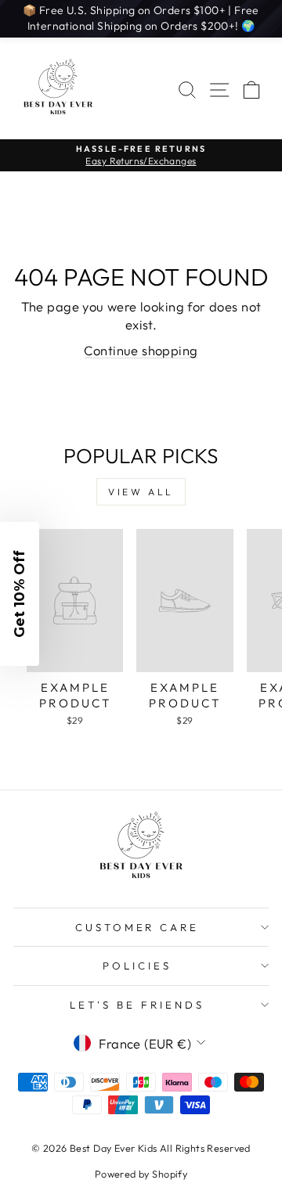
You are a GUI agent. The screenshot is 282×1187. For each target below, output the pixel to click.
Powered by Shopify (141, 1173)
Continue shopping (140, 350)
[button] (19, 594)
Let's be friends (137, 1004)
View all (141, 492)
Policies (137, 965)
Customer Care (137, 927)
